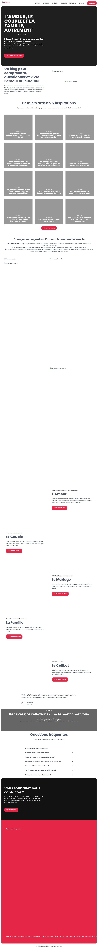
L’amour (37, 3)
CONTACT (92, 3)
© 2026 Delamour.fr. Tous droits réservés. (49, 946)
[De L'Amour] (10, 3)
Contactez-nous (11, 810)
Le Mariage (72, 3)
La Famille (46, 3)
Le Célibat (55, 3)
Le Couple (64, 3)
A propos (81, 3)
